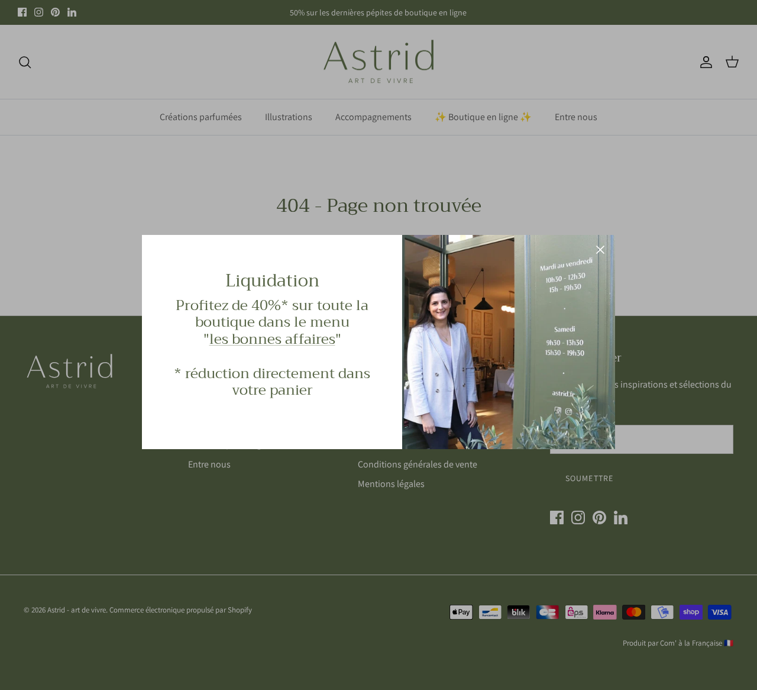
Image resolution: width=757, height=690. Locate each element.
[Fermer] (600, 250)
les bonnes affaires (272, 339)
